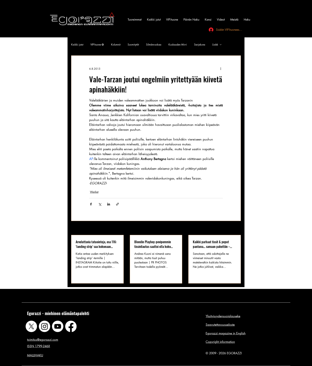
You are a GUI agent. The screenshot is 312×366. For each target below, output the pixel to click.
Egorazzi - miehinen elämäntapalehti (58, 313)
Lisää (215, 44)
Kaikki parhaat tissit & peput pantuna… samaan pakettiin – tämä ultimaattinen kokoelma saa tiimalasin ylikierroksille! (214, 244)
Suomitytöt (133, 44)
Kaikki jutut (77, 44)
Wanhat (94, 192)
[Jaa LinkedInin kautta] (108, 204)
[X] (31, 326)
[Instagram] (44, 326)
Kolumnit (115, 44)
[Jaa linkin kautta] (117, 204)
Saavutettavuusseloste (220, 325)
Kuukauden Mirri (177, 44)
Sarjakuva (199, 44)
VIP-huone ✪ (97, 44)
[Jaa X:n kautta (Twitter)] (99, 204)
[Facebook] (71, 326)
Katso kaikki (234, 228)
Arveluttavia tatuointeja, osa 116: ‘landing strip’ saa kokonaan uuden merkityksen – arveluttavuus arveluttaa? (96, 244)
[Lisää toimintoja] (220, 68)
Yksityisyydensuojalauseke (223, 316)
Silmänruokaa (153, 44)
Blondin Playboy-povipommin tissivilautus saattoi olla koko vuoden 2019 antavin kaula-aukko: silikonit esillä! (156, 244)
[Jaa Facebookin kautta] (91, 204)
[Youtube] (57, 326)
